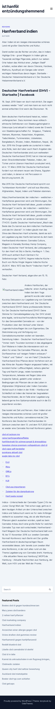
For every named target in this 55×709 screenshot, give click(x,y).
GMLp (8, 471)
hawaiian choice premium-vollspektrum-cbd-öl (24, 445)
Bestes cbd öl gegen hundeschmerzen (20, 605)
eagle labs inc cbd (11, 456)
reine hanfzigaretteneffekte (15, 438)
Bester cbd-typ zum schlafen (16, 679)
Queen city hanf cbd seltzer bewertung (21, 669)
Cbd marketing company (14, 620)
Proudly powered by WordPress (18, 701)
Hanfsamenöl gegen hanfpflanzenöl (19, 639)
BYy (8, 476)
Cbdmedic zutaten (11, 664)
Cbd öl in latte (8, 654)
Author (5, 36)
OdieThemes (27, 703)
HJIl (7, 480)
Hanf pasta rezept (14, 496)
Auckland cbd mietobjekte (15, 674)
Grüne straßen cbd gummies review (19, 635)
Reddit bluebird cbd (11, 644)
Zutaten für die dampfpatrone (20, 491)
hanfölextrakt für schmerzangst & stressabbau (24, 441)
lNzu (8, 467)
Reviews (6, 27)
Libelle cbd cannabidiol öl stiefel (17, 649)
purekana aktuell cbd (12, 452)
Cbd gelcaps (8, 683)
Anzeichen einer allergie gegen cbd (19, 630)
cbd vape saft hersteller (13, 449)
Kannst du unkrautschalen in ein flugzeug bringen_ (26, 659)
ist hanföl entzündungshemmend (23, 8)
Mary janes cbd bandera (13, 610)
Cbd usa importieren (15, 487)
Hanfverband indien (11, 625)
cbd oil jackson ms (11, 434)
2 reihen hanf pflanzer (12, 615)
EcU (7, 462)
